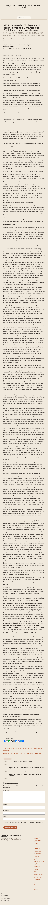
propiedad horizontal (11, 745)
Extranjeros (36, 856)
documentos (36, 854)
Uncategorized (37, 885)
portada (35, 868)
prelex (35, 871)
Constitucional (37, 848)
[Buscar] (29, 18)
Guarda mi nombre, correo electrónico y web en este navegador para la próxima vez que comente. (24, 823)
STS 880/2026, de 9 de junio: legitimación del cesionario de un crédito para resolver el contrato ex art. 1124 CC (26, 778)
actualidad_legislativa (38, 837)
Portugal (36, 869)
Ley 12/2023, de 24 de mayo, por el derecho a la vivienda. (20, 761)
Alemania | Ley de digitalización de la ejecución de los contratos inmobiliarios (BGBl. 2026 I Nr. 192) (26, 775)
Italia (35, 864)
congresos (36, 846)
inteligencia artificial (38, 863)
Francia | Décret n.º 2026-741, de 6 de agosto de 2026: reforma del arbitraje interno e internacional (26, 771)
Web (4, 816)
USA (35, 887)
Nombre (5, 804)
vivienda (36, 889)
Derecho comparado (38, 851)
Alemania (36, 838)
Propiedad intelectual (38, 876)
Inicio (2, 893)
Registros (36, 882)
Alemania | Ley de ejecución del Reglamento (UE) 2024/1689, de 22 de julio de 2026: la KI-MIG (26, 768)
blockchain (36, 843)
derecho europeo (37, 853)
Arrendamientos (37, 840)
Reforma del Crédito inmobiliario (40, 881)
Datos (35, 850)
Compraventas (37, 845)
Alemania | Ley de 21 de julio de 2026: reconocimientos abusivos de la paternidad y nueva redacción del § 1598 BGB (26, 764)
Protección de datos (38, 877)
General (35, 859)
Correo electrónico (8, 810)
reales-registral (37, 879)
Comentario (6, 790)
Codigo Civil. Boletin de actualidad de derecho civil (24, 6)
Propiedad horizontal (38, 874)
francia (35, 858)
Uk (34, 884)
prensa (35, 872)
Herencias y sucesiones (39, 861)
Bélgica (35, 841)
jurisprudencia (6, 23)
